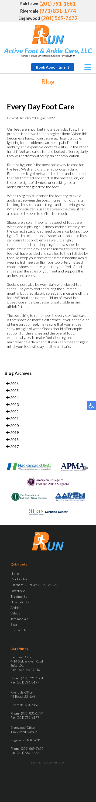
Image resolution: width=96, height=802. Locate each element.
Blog (13, 624)
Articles (15, 608)
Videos (15, 613)
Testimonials (19, 619)
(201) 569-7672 (59, 18)
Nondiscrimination (54, 762)
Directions (17, 591)
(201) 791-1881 (57, 3)
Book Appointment (52, 67)
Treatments (18, 596)
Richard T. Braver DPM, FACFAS (35, 585)
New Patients (19, 602)
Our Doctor (18, 579)
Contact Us (18, 630)
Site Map (36, 762)
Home (14, 573)
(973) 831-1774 (58, 11)
